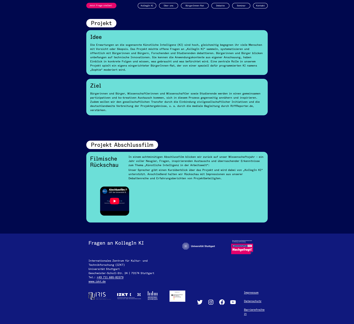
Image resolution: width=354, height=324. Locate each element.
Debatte (220, 5)
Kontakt (260, 5)
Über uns (168, 5)
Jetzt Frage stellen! (100, 5)
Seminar (241, 5)
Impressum (251, 293)
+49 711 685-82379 (110, 277)
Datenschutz (252, 301)
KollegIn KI (147, 5)
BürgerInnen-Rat (195, 5)
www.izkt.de (97, 281)
